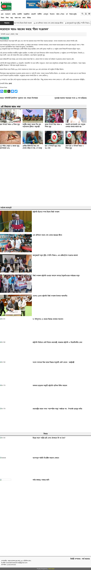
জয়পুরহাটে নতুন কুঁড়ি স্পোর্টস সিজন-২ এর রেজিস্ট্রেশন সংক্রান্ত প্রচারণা (55, 255)
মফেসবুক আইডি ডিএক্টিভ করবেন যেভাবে (46, 458)
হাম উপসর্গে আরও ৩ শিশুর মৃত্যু (10, 124)
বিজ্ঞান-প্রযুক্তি (73, 14)
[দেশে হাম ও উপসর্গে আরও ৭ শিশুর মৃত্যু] (76, 144)
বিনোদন (52, 14)
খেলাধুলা (45, 14)
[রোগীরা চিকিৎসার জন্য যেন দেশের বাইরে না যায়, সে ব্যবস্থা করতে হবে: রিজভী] (33, 144)
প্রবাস (23, 18)
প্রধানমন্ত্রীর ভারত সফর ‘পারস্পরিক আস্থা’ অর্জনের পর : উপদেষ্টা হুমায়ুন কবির (57, 409)
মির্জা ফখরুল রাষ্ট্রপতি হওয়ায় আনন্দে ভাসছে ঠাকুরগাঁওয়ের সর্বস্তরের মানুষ (56, 276)
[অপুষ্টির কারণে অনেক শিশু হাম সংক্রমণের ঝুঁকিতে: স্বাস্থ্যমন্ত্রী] (33, 122)
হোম (2, 14)
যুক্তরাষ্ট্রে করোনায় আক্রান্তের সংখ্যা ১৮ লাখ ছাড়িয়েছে (71, 98)
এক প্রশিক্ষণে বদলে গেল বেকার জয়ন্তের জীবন (42, 23)
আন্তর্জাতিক (27, 14)
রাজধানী (33, 14)
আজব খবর (18, 18)
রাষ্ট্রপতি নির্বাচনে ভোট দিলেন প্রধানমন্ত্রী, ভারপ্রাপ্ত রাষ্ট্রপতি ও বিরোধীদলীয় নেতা (57, 342)
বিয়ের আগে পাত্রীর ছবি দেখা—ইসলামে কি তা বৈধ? (49, 438)
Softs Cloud (51, 569)
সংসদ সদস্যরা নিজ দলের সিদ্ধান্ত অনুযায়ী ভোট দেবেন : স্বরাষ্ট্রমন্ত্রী (53, 362)
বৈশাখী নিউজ (4, 84)
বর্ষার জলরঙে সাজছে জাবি (41, 480)
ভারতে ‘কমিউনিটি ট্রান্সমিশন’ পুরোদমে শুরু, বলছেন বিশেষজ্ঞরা (19, 98)
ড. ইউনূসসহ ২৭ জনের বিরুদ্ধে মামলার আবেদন (48, 319)
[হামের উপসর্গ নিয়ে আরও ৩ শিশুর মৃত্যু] (54, 122)
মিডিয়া (29, 18)
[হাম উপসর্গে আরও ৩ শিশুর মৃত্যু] (10, 122)
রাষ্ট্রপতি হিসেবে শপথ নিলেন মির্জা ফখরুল (46, 212)
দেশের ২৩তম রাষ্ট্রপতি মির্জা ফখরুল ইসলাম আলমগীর (50, 296)
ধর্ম (67, 14)
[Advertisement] (45, 178)
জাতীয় (14, 14)
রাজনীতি (19, 14)
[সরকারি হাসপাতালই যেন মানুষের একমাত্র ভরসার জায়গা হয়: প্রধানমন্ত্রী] (76, 122)
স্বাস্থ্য (11, 18)
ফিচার (2, 18)
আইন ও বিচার (60, 14)
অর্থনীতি (39, 14)
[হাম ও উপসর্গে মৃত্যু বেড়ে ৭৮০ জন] (54, 144)
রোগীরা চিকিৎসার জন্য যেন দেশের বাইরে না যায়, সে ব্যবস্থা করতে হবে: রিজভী (32, 148)
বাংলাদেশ (7, 14)
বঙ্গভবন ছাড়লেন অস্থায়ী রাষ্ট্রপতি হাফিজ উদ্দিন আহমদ (50, 385)
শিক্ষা (7, 18)
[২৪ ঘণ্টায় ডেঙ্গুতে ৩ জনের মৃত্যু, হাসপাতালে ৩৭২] (10, 144)
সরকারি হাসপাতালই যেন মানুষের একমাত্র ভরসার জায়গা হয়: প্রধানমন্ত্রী (75, 126)
